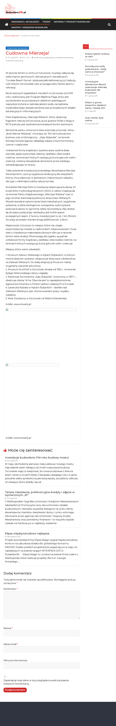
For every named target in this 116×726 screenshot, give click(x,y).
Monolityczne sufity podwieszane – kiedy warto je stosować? (95, 69)
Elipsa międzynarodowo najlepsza (27, 533)
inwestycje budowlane (64, 57)
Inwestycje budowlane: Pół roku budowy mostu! (37, 457)
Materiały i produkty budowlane (72, 21)
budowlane (38, 57)
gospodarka (49, 57)
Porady (47, 21)
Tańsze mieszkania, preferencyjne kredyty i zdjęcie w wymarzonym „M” (40, 494)
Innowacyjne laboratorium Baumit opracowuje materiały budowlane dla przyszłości (96, 87)
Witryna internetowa (15, 660)
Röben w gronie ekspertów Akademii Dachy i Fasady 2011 (95, 105)
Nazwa (8, 628)
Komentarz (11, 589)
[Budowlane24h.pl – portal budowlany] (7, 25)
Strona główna (11, 35)
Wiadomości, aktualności (25, 21)
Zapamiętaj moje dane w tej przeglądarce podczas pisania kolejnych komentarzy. (36, 682)
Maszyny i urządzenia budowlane (29, 27)
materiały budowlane (14, 61)
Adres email (11, 644)
